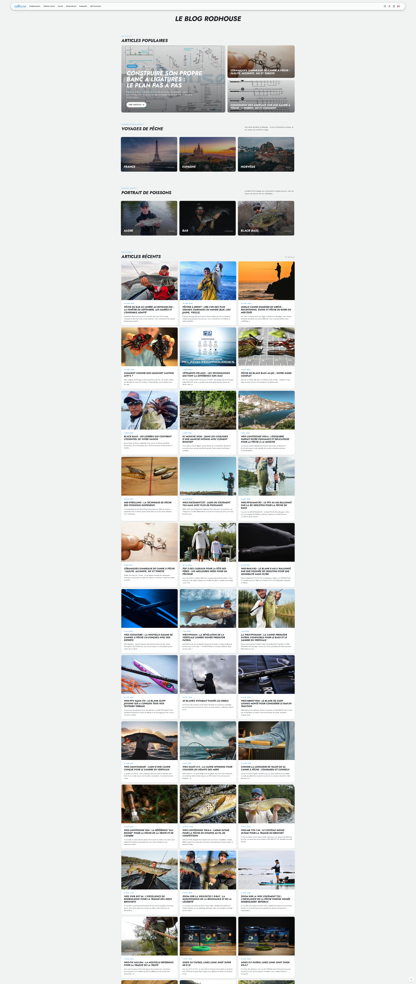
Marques (83, 6)
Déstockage (95, 6)
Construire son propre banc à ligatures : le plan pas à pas (164, 79)
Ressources (71, 6)
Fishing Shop (49, 6)
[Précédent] (206, 174)
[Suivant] (210, 174)
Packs (60, 6)
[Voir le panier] (394, 6)
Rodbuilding (34, 6)
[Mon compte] (389, 6)
